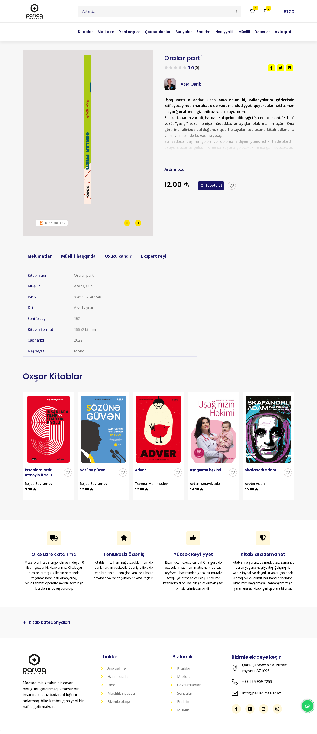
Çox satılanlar (189, 685)
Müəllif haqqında (78, 256)
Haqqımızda (117, 676)
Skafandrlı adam (260, 470)
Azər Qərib (191, 84)
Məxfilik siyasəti (121, 693)
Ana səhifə (116, 668)
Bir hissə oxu (55, 222)
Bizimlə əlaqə (118, 701)
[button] (285, 11)
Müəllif (183, 710)
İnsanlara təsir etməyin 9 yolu (38, 472)
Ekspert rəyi (153, 256)
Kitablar (184, 668)
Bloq (111, 685)
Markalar (185, 676)
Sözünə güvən (92, 470)
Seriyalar (184, 693)
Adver (140, 470)
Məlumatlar (39, 256)
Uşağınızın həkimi (205, 470)
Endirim (183, 701)
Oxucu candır (118, 256)
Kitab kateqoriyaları (49, 622)
